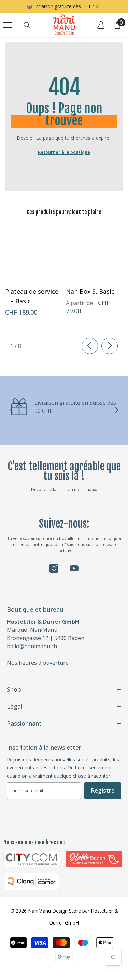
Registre (103, 790)
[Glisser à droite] (109, 346)
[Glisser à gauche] (90, 346)
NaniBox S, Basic (90, 291)
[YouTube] (74, 568)
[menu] (7, 25)
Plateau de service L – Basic (31, 296)
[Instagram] (53, 568)
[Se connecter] (101, 25)
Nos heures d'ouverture (38, 662)
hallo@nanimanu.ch (32, 646)
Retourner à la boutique (64, 152)
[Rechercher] (27, 25)
